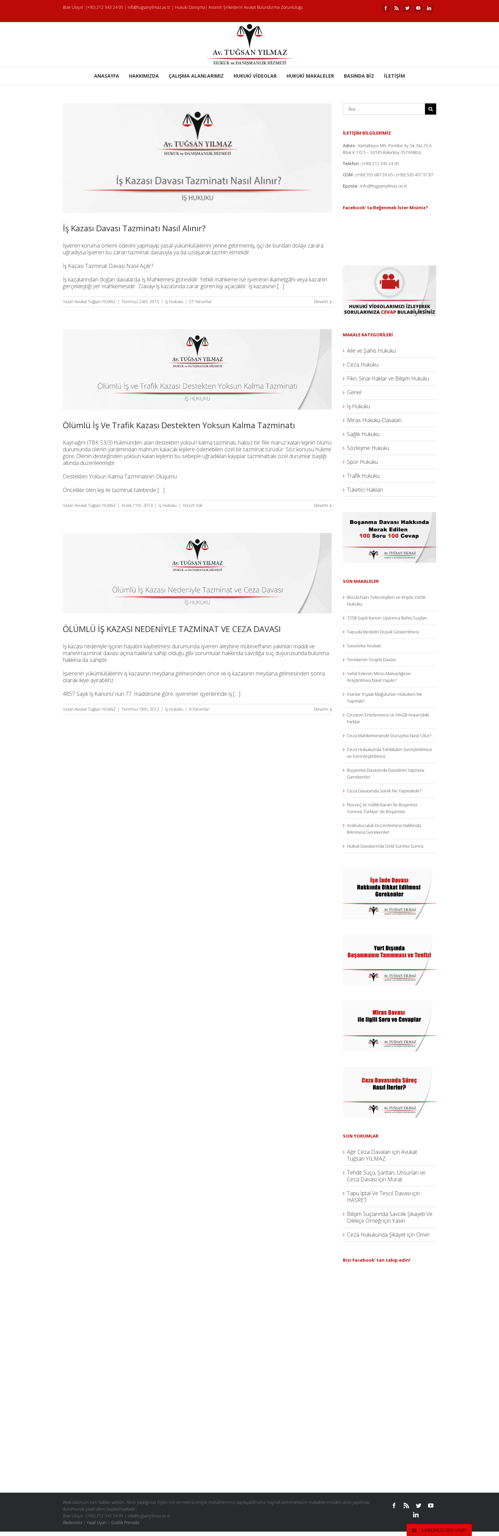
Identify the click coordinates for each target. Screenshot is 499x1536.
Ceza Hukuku (362, 364)
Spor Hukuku (362, 461)
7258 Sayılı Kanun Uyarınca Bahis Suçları (387, 618)
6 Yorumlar (199, 709)
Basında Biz (359, 76)
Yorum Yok (192, 505)
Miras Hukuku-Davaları (374, 420)
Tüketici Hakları (365, 489)
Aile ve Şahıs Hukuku (371, 350)
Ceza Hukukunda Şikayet (376, 1234)
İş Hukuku (174, 301)
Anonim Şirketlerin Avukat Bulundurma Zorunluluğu (255, 7)
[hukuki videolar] (389, 269)
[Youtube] (418, 8)
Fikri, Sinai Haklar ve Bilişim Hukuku (388, 378)
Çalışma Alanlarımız (196, 76)
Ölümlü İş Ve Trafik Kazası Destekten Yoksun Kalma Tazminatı (179, 425)
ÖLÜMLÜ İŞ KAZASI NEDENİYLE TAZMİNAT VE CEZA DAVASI (172, 628)
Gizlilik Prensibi (125, 1522)
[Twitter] (407, 8)
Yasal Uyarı (97, 1522)
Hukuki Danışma (190, 7)
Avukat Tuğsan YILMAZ (95, 301)
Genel (354, 392)
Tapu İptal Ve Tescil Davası (379, 1193)
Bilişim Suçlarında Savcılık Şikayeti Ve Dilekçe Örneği (389, 1217)
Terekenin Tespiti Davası (371, 659)
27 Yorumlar (200, 301)
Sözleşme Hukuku (368, 448)
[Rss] (396, 8)
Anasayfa (106, 76)
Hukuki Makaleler (310, 76)
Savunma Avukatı (364, 646)
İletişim (394, 76)
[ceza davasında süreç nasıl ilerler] (389, 1070)
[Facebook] (385, 8)
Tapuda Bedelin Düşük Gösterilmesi (383, 632)
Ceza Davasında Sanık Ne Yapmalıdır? (384, 791)
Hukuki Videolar (255, 76)
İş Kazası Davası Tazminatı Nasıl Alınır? (134, 228)
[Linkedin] (429, 8)
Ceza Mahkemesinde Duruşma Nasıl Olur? (389, 735)
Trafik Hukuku (363, 475)
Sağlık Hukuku (363, 434)
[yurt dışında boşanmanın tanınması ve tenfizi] (389, 938)
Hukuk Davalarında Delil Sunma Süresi (385, 846)
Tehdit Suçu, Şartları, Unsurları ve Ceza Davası (386, 1176)
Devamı (321, 301)
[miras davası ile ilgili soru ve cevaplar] (389, 1004)
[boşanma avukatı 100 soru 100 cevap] (389, 515)
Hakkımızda (144, 76)
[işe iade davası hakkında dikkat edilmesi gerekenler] (389, 871)
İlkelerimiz (72, 1522)
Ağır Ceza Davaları (369, 1152)
